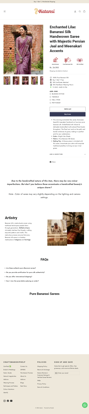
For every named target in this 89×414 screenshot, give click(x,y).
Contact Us (23, 366)
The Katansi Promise (26, 373)
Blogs (22, 383)
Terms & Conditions (43, 387)
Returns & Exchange (43, 370)
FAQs (39, 381)
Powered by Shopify (49, 408)
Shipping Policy (42, 366)
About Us (23, 376)
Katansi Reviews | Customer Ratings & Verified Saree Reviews (44, 375)
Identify (5, 393)
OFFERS (22, 370)
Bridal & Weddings (9, 370)
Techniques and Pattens (10, 386)
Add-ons (5, 379)
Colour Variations (8, 389)
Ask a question (56, 154)
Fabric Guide (7, 373)
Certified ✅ (7, 366)
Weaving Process (8, 383)
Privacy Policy (41, 384)
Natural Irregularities (9, 376)
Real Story (23, 386)
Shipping (52, 71)
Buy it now (67, 114)
